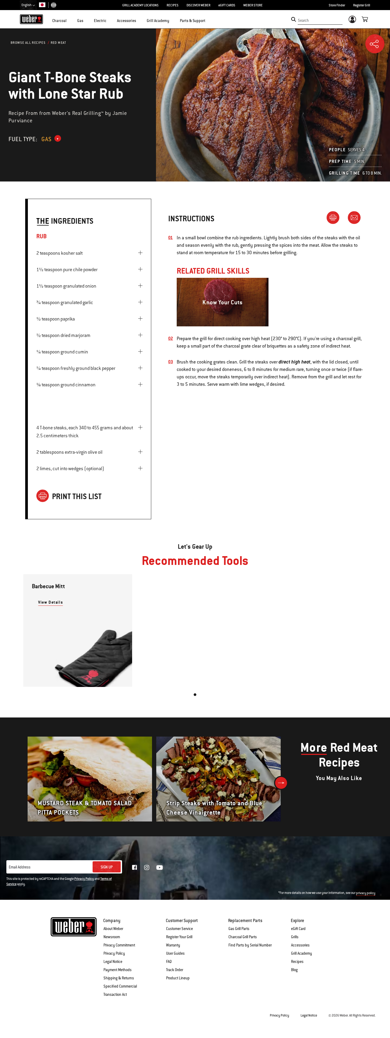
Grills (294, 937)
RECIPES (173, 5)
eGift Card (298, 928)
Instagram (147, 867)
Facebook (134, 867)
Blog (294, 969)
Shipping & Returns (118, 978)
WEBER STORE (253, 5)
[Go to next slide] (281, 783)
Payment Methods (117, 969)
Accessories (300, 945)
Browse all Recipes (28, 43)
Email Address (20, 867)
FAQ (169, 961)
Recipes (297, 961)
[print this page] (335, 217)
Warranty (173, 945)
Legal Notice (112, 961)
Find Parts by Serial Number (250, 945)
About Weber (113, 928)
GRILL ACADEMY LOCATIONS (140, 5)
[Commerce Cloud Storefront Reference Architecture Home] (31, 19)
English (26, 5)
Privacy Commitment (119, 945)
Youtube (159, 867)
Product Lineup (178, 978)
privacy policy (365, 893)
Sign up (107, 867)
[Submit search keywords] (294, 19)
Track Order (174, 969)
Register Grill (361, 5)
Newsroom (111, 937)
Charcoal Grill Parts (242, 937)
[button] (70, 20)
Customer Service (179, 928)
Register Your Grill (179, 937)
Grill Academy (301, 953)
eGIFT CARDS (226, 5)
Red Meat (58, 43)
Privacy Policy (84, 879)
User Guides (175, 953)
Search (303, 20)
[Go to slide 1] (195, 694)
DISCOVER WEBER (198, 5)
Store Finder (337, 5)
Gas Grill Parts (238, 928)
